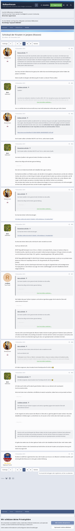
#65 (72, 190)
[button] (67, 5)
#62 (72, 83)
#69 (72, 372)
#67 (72, 274)
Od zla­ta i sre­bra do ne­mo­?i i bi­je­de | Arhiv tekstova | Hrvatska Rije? (34, 219)
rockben (6, 37)
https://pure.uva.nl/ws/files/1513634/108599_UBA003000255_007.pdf (35, 132)
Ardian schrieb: (21, 118)
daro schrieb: (21, 194)
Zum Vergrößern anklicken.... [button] (44, 102)
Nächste (36, 43)
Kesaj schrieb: (21, 53)
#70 (72, 454)
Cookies (18, 523)
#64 (72, 144)
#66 (72, 224)
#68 (72, 342)
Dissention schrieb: (23, 148)
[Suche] (71, 5)
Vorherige (5, 43)
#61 (72, 48)
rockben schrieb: (22, 87)
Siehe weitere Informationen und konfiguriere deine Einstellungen (19, 527)
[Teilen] (69, 49)
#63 (72, 113)
